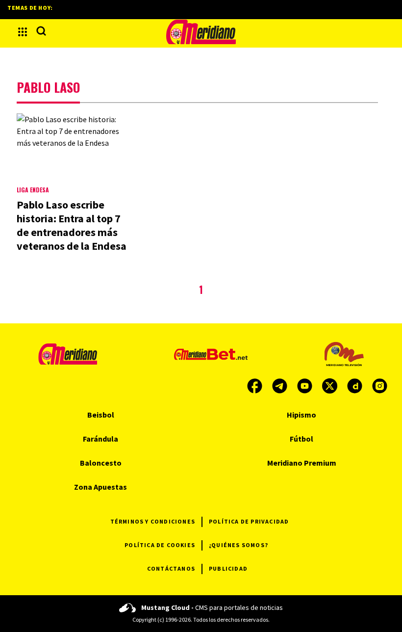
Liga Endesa (33, 189)
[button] (22, 32)
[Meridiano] (201, 32)
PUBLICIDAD (228, 568)
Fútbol (301, 439)
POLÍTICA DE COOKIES (160, 545)
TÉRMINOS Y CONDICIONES (152, 521)
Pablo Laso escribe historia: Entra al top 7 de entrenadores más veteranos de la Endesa (71, 225)
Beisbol (100, 415)
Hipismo (301, 415)
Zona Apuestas (100, 487)
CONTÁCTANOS (171, 568)
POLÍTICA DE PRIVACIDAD (249, 521)
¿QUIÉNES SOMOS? (238, 545)
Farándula (100, 439)
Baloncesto (101, 463)
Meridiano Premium (301, 463)
